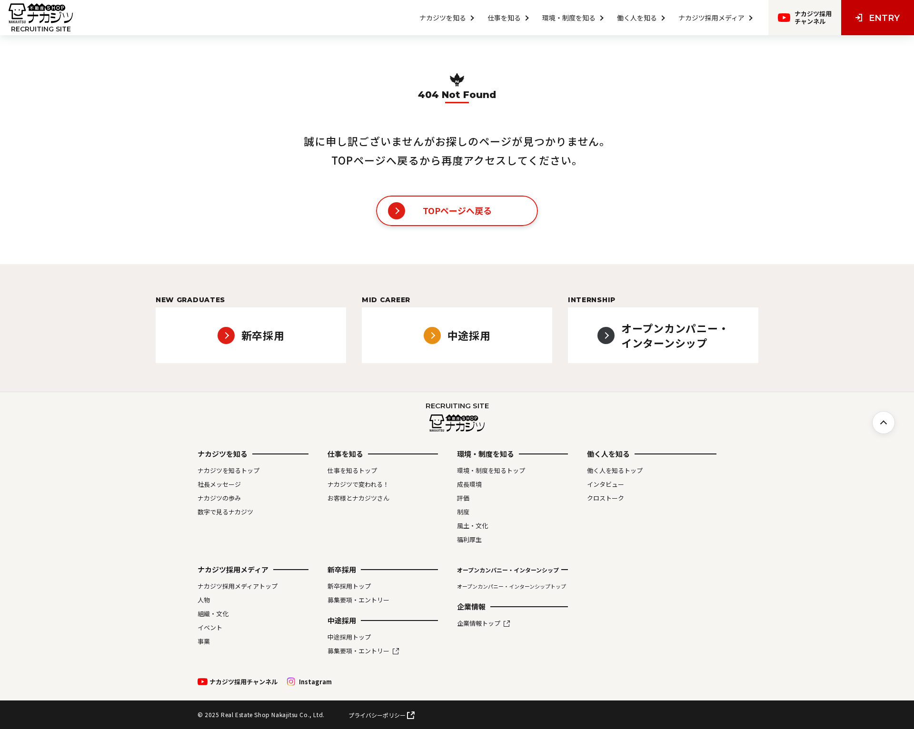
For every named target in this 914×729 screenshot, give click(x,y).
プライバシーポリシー (377, 715)
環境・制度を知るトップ (491, 470)
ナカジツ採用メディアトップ (238, 586)
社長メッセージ (219, 484)
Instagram (315, 682)
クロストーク (605, 498)
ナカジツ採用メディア (711, 17)
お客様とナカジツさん (358, 498)
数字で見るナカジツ (225, 512)
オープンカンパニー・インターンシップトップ (511, 586)
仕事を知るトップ (352, 470)
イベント (210, 627)
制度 (463, 512)
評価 (463, 498)
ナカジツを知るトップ (228, 470)
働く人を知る (637, 17)
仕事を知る (504, 17)
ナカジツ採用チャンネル (243, 682)
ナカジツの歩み (219, 498)
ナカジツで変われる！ (358, 484)
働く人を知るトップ (615, 470)
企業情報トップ (478, 623)
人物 (204, 600)
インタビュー (605, 484)
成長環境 (469, 484)
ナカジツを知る (442, 17)
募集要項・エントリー (358, 600)
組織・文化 (213, 614)
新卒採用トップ (349, 586)
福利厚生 (469, 539)
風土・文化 (472, 526)
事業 (204, 641)
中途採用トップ (349, 637)
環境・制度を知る (569, 17)
